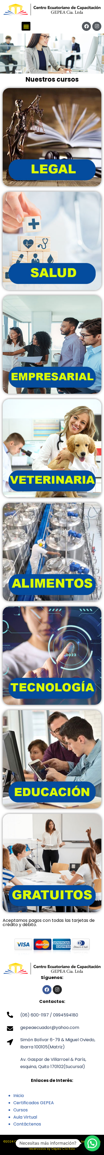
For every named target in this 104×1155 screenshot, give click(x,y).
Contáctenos (27, 1124)
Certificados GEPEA (33, 1103)
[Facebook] (86, 26)
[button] (26, 26)
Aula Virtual (25, 1117)
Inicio (18, 1096)
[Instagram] (96, 26)
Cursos (20, 1110)
